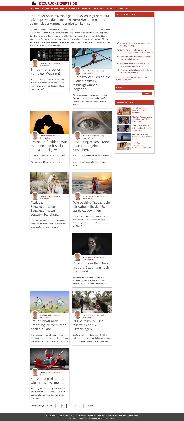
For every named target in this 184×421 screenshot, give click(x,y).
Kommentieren (88, 73)
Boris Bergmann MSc (52, 64)
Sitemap (101, 415)
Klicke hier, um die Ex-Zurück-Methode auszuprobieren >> (131, 78)
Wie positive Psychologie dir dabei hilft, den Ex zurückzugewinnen (91, 206)
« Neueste (49, 405)
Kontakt (128, 8)
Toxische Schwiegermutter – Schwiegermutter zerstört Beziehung (45, 208)
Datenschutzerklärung (78, 415)
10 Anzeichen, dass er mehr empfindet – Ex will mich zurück (141, 127)
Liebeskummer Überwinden (79, 8)
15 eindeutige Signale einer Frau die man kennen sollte (140, 110)
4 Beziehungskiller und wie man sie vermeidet (48, 380)
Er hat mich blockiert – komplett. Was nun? (47, 71)
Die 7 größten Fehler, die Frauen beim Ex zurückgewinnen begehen (91, 83)
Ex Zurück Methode (59, 8)
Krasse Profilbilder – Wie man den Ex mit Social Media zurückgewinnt (49, 145)
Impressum (92, 415)
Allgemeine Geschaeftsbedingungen (119, 415)
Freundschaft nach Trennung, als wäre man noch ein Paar (48, 325)
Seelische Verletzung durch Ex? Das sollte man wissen (142, 136)
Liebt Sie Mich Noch (100, 8)
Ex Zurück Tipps (116, 8)
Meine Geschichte (42, 8)
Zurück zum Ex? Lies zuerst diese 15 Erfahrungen (88, 325)
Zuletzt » (91, 405)
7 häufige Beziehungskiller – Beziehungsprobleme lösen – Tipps (142, 119)
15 (79, 405)
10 (75, 405)
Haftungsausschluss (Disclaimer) (56, 415)
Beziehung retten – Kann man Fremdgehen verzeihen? (91, 145)
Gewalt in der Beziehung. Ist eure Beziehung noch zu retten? (91, 267)
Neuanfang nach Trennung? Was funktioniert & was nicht (141, 145)
